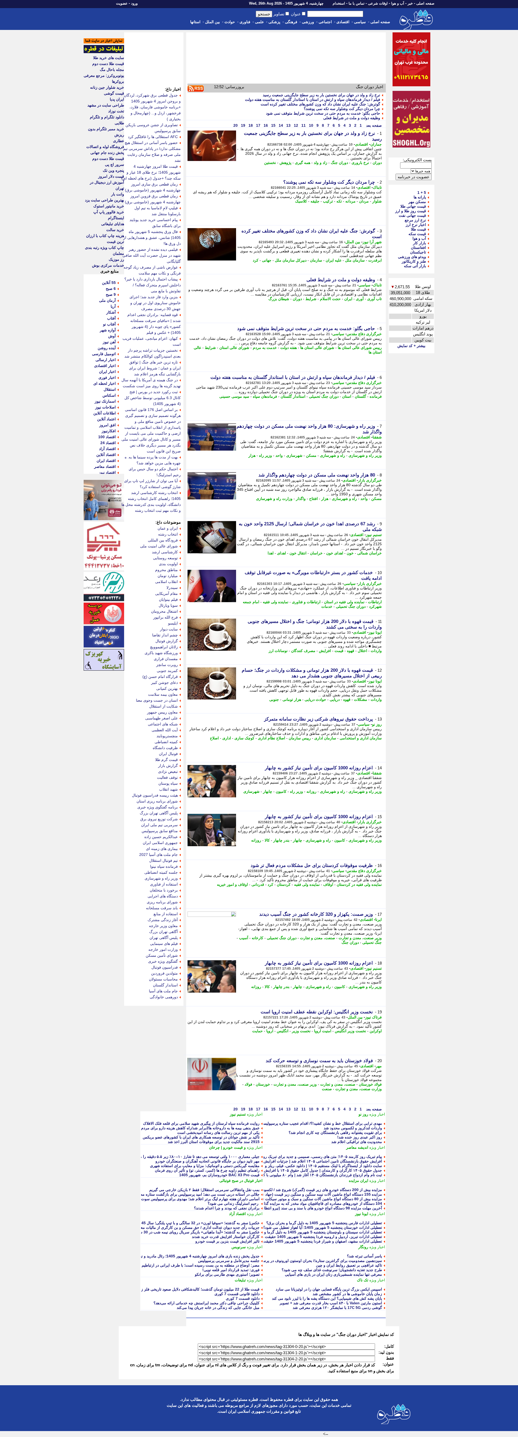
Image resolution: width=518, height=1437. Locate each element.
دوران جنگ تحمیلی (324, 396)
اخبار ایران (107, 371)
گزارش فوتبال (166, 641)
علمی (259, 22)
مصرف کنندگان (303, 651)
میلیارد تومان (168, 576)
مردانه (350, 201)
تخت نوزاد (116, 111)
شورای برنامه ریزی (162, 902)
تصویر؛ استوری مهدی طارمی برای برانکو (227, 1274)
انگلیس (282, 1031)
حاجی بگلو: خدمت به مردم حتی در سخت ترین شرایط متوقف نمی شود (323, 113)
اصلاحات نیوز (105, 407)
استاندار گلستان (293, 396)
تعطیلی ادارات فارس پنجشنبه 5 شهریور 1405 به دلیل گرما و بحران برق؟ (324, 1223)
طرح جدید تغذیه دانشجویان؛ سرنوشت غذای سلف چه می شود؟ (332, 1270)
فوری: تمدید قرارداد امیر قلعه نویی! (231, 1270)
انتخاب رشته (168, 534)
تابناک (377, 187)
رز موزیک (116, 259)
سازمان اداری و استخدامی (361, 738)
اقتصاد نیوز (107, 472)
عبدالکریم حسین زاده (161, 837)
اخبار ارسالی (106, 360)
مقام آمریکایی (166, 593)
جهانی (266, 260)
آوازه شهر (108, 330)
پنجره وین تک (113, 170)
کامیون (281, 791)
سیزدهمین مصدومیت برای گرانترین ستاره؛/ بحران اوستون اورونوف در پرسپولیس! (316, 1260)
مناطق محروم (166, 570)
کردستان (284, 884)
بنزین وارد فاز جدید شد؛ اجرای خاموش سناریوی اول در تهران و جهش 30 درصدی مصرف (155, 303)
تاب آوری (374, 299)
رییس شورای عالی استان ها (360, 347)
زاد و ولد (320, 162)
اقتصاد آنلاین (106, 454)
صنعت (327, 1089)
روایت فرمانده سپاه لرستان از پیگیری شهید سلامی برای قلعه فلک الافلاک (201, 1123)
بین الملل (212, 22)
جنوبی (274, 699)
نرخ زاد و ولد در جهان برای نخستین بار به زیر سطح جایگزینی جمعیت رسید (321, 95)
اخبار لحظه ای (104, 383)
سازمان (316, 260)
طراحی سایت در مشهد (105, 105)
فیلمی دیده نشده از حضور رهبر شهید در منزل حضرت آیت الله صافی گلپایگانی (151, 255)
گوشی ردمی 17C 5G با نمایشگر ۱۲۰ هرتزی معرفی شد (337, 1307)
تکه (339, 201)
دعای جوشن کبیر (164, 682)
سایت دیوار (169, 629)
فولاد (248, 1084)
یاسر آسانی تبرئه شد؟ (364, 1256)
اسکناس (109, 395)
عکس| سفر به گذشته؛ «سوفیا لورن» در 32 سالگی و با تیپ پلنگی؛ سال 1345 (198, 1223)
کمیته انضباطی (166, 742)
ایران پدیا (117, 99)
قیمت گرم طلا (166, 759)
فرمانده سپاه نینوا (164, 866)
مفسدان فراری (166, 659)
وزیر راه (265, 455)
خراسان (316, 553)
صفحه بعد (373, 125)
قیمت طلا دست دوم (108, 63)
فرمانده (376, 396)
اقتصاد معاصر (105, 466)
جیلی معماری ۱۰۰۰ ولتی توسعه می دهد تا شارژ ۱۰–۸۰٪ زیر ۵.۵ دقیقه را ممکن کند (193, 1156)
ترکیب (328, 201)
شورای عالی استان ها (317, 347)
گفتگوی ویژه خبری (163, 961)
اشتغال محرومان (164, 611)
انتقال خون (297, 553)
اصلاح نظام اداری (271, 738)
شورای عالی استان (234, 347)
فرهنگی (291, 22)
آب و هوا (397, 3)
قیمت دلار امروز (111, 176)
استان (346, 396)
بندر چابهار (281, 840)
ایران (348, 299)
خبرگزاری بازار (370, 480)
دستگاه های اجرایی (163, 896)
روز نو (377, 724)
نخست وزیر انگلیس (350, 1031)
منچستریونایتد (167, 736)
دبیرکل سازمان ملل (290, 260)
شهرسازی (294, 455)
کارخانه (257, 938)
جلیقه (315, 201)
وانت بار (117, 194)
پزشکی (274, 22)
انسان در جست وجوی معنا (157, 700)
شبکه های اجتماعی (163, 724)
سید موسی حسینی (234, 396)
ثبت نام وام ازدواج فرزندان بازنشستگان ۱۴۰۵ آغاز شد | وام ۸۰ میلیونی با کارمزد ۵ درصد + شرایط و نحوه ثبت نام (292, 1175)
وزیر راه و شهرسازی (365, 455)
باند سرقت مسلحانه (162, 908)
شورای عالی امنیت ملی (159, 546)
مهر (379, 1066)
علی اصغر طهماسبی (161, 718)
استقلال (110, 389)
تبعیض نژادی (168, 771)
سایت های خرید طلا (108, 58)
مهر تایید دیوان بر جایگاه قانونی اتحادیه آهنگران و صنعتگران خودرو (207, 1161)
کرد (255, 260)
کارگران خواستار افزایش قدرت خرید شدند (226, 1236)
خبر (410, 3)
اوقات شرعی (378, 3)
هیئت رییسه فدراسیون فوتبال (155, 795)
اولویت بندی (168, 564)
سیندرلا (172, 587)
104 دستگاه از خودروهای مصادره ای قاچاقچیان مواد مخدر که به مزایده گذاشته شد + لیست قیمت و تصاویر (297, 1203)
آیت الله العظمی (165, 730)
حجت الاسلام (330, 299)
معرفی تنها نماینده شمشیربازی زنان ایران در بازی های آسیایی (333, 1274)
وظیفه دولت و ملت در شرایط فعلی (351, 118)
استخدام (339, 3)
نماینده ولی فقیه (275, 602)
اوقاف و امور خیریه (232, 884)
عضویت (122, 3)
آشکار (111, 312)
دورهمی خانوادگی (164, 997)
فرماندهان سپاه (265, 396)
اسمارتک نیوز (105, 401)
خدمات (326, 606)
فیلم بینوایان (168, 599)
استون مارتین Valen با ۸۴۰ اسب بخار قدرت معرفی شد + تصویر (331, 1303)
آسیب (243, 938)
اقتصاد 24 (108, 443)
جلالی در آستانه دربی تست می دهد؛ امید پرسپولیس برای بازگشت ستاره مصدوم (196, 1194)
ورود (134, 3)
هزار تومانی (291, 699)
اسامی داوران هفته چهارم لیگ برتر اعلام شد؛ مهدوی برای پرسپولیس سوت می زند (194, 1199)
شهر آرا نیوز (372, 242)
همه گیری (302, 162)
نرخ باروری (360, 162)
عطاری (118, 141)
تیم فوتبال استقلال (163, 860)
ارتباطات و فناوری (306, 602)
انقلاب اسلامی (166, 581)
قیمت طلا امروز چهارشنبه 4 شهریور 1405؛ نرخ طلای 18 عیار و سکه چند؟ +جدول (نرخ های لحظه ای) (151, 172)
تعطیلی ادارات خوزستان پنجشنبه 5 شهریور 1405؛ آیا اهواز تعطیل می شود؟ (322, 1227)
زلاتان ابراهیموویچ (164, 647)
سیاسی (360, 22)
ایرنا (378, 919)
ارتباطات (375, 602)
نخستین (270, 162)
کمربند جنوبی (167, 670)
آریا (113, 306)
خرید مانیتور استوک (108, 206)
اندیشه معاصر (357, 1147)
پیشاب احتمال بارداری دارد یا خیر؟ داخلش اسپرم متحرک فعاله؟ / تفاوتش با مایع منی (152, 285)
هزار (251, 455)
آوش (112, 336)
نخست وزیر (301, 1031)
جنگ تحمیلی (372, 942)
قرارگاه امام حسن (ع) (160, 676)
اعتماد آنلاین (106, 419)
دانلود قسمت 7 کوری (243, 1298)
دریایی (335, 699)
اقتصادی (342, 22)
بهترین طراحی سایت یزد (104, 200)
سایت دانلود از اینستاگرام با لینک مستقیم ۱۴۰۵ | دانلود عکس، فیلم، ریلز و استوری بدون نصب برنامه (302, 1166)
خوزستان (263, 1084)
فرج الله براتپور (165, 617)
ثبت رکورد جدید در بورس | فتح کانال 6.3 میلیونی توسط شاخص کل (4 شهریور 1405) (152, 398)
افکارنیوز (109, 431)
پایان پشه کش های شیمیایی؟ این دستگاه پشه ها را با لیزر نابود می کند (327, 1298)
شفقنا (377, 437)
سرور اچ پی (114, 164)
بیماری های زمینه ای (162, 848)
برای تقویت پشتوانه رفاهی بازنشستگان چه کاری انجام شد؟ (335, 1132)
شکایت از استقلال (163, 706)
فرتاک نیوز (373, 1017)
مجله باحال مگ (112, 69)
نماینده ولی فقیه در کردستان (359, 884)
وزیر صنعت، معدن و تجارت (360, 938)
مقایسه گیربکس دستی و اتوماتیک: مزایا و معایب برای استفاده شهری (205, 1166)
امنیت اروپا (322, 1031)
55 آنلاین (109, 282)
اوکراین (376, 1031)
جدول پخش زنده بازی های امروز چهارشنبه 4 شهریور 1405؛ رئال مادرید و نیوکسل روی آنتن (187, 1256)
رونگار (363, 1247)
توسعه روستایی (165, 558)
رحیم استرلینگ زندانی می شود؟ (234, 1203)
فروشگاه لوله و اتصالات (105, 147)
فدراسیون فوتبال (164, 967)
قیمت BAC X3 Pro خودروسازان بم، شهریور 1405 (219, 1175)
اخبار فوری (107, 377)
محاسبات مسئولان (163, 979)
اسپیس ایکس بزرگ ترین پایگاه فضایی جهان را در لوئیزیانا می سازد (329, 1289)
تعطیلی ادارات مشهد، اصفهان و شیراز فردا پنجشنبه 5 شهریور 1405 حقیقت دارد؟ (317, 1241)
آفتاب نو (109, 324)
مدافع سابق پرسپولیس (160, 831)
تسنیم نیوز (374, 535)
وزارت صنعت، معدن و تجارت (358, 1089)
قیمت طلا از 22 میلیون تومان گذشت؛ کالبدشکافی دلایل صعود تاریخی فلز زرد (199, 1289)
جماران (376, 144)
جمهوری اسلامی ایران (160, 843)
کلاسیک (301, 201)
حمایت (257, 1031)
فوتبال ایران (168, 754)
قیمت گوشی (114, 93)
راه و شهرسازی (332, 455)
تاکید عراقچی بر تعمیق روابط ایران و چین (349, 1265)
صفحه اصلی (425, 3)
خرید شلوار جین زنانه (107, 87)
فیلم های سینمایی (164, 943)
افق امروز (107, 425)
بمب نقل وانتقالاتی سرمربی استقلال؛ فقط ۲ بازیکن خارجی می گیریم (204, 1190)
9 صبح (111, 294)
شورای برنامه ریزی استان (157, 801)
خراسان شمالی (369, 553)
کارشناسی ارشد (165, 552)
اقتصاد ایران (106, 460)
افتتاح (313, 498)
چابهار (267, 791)
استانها (195, 22)
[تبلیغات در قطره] (104, 52)
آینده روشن (107, 348)
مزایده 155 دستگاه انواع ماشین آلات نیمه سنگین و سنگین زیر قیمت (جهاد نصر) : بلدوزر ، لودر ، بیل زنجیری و (295, 1194)
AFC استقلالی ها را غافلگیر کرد (153, 137)
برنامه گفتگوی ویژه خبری (157, 807)
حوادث (229, 22)
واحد (279, 455)
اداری (226, 738)
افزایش (325, 651)
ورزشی (308, 22)
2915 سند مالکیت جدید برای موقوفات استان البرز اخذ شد (214, 1142)
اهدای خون (334, 553)
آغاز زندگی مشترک (163, 920)
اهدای (281, 553)
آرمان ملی (107, 300)
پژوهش (285, 162)
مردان (364, 201)
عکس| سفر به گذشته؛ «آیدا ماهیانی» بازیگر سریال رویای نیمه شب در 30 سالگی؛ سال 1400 (186, 1232)
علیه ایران (334, 260)
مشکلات (360, 699)
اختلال (362, 651)
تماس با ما (356, 3)
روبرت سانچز (167, 665)
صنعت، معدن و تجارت (317, 938)
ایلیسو (173, 623)
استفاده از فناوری (164, 884)
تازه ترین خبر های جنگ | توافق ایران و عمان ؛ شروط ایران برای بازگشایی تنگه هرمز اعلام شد (155, 368)
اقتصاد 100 (107, 437)
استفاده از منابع (166, 914)
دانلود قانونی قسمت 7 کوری (237, 1294)
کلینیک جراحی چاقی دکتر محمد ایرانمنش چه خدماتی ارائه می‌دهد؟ (207, 1303)
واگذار (301, 498)
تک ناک (362, 1280)
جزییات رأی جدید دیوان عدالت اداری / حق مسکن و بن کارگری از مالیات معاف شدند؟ (192, 1227)
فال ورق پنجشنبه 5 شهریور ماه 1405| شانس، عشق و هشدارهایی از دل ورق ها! (152, 237)
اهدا (271, 553)
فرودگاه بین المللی (163, 540)
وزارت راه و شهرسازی (274, 498)
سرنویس (238, 1247)
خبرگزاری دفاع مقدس (364, 334)
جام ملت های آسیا (163, 991)
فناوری (245, 22)
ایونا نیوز (375, 632)
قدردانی (257, 884)
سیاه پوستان (168, 783)
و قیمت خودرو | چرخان (227, 1147)
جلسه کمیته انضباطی (161, 872)
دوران (377, 162)
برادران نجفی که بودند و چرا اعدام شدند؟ (227, 1208)
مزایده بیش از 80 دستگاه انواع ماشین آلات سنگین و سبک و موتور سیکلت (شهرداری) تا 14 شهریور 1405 (299, 1199)
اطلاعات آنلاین (104, 413)
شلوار (377, 201)
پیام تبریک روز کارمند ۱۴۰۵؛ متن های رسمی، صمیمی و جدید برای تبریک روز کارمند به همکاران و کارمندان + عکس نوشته (286, 1156)
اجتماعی (325, 22)
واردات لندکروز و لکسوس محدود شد (353, 1128)
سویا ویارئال (168, 605)
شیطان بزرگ (278, 299)
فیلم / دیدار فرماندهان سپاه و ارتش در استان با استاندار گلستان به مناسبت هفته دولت (312, 99)
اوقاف (328, 884)
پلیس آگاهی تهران (163, 937)
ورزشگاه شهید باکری (161, 653)
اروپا (269, 1031)
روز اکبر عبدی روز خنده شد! (359, 1137)
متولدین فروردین (164, 973)
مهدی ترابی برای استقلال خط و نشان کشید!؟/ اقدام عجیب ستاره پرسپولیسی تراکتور (315, 1123)
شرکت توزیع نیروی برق (159, 819)
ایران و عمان (168, 528)
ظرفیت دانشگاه (165, 748)
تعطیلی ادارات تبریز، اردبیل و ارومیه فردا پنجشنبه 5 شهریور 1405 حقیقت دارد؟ (319, 1236)
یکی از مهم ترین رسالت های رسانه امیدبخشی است (218, 1132)
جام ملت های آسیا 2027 (158, 854)
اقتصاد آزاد (237, 1214)
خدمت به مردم (265, 347)
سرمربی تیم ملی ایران (159, 825)
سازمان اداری (325, 738)
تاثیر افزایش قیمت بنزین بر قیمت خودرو (227, 1241)
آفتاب (111, 318)
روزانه (311, 791)
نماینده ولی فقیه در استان (344, 602)
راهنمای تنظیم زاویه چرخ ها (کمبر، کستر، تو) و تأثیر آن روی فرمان (207, 1170)
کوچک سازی (244, 738)
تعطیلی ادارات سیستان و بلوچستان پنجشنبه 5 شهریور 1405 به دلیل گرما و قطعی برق (314, 1232)
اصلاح (214, 738)
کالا (267, 840)
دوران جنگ (339, 162)
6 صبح (111, 288)
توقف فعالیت (167, 777)
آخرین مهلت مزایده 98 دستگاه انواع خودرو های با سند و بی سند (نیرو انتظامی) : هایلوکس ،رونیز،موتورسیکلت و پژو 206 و (285, 1208)
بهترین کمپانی (167, 688)
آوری (360, 299)
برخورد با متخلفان (164, 890)
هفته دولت (288, 347)
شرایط (310, 299)
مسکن (311, 455)
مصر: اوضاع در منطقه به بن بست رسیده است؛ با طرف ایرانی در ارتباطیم (201, 1265)
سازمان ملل (355, 260)
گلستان (360, 396)
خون (350, 553)
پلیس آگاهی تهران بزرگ (159, 813)
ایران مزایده (358, 1180)
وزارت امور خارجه (163, 949)
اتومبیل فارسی (104, 354)
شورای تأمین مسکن (162, 955)
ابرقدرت (375, 260)
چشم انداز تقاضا (165, 635)
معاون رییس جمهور (162, 712)
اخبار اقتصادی (105, 365)
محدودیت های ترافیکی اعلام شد (356, 1142)
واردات (376, 651)
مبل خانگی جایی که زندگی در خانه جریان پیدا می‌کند (218, 1307)
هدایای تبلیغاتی (112, 224)
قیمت (339, 651)
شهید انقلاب (168, 789)
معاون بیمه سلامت (163, 694)
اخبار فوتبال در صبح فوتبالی (241, 1180)
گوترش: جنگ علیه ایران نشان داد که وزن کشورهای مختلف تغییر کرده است (320, 104)
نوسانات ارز (278, 651)
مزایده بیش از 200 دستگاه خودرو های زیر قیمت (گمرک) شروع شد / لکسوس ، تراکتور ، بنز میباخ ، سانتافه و (296, 1190)
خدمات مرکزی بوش (108, 265)
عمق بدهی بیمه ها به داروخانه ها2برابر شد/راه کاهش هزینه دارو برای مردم (200, 1128)
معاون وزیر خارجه (163, 926)
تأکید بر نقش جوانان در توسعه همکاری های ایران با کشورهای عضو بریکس (201, 1137)
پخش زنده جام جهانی (107, 152)
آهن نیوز (109, 342)
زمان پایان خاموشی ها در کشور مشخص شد (347, 1294)
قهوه (350, 651)
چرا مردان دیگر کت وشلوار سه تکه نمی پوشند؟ (342, 109)
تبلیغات (240, 1280)
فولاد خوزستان (370, 1084)
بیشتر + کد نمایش (411, 346)
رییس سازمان (300, 738)
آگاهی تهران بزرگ (163, 932)
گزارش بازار (168, 765)
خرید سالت (115, 230)
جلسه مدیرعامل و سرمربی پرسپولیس (229, 1260)
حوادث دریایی (315, 699)
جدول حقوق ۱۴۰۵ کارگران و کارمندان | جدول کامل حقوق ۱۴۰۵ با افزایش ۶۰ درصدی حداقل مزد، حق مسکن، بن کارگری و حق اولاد (276, 1170)
